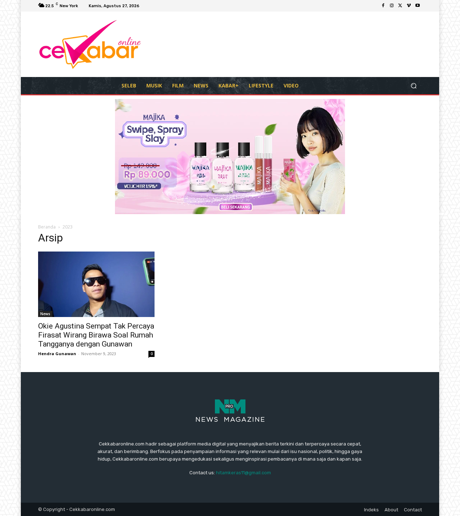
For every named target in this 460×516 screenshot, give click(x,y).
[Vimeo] (409, 5)
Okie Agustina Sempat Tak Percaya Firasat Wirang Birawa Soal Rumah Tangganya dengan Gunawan (96, 335)
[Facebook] (383, 5)
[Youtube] (417, 5)
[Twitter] (400, 5)
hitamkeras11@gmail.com (243, 472)
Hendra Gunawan (57, 353)
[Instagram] (391, 5)
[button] (413, 85)
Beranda (47, 227)
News (45, 313)
